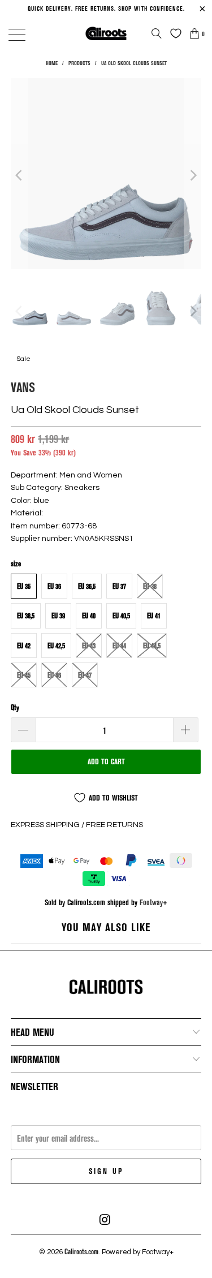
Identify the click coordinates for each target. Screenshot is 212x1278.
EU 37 (119, 586)
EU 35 (24, 586)
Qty (15, 707)
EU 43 (89, 645)
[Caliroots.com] (106, 33)
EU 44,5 (152, 645)
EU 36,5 (87, 586)
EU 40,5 (121, 615)
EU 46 (54, 674)
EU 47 (85, 674)
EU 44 (119, 645)
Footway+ (153, 902)
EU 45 (24, 674)
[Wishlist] (173, 33)
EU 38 (150, 586)
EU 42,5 (56, 645)
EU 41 (154, 615)
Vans (23, 386)
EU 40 (89, 615)
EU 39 (58, 615)
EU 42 (24, 645)
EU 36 (54, 586)
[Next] (193, 175)
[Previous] (19, 175)
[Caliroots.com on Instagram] (105, 1220)
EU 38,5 (25, 615)
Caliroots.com (81, 1251)
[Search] (156, 33)
